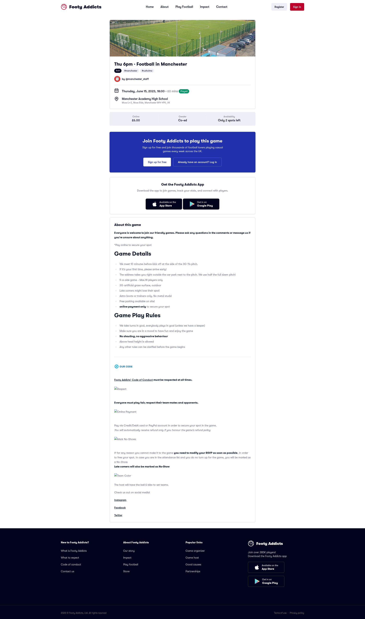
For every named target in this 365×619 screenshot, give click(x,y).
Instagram (120, 499)
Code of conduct (71, 564)
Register (279, 6)
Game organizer (195, 550)
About (164, 7)
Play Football (184, 7)
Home (150, 7)
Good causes (193, 564)
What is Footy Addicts (74, 550)
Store (126, 571)
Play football (130, 564)
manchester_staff (138, 78)
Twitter (118, 515)
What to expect (70, 557)
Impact (204, 7)
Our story (129, 550)
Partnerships (193, 571)
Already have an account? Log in (197, 162)
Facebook (120, 507)
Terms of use (280, 613)
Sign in (297, 6)
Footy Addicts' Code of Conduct (133, 379)
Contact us (67, 571)
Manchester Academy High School (145, 99)
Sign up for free (157, 162)
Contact (221, 7)
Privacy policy (297, 613)
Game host (192, 557)
